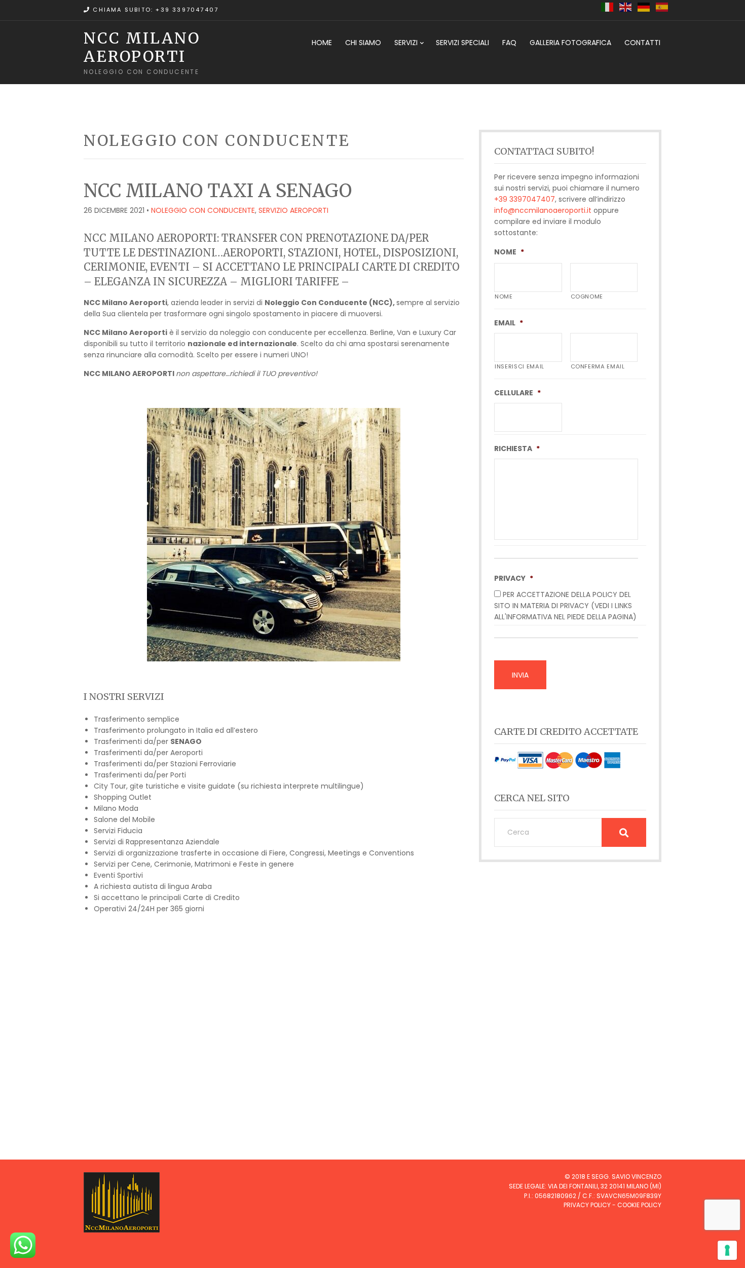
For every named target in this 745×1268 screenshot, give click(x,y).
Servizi (406, 43)
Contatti (642, 43)
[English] (625, 7)
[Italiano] (607, 7)
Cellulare (517, 392)
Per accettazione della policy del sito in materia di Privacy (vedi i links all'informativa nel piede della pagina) (565, 605)
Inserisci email (519, 366)
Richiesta (517, 448)
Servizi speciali (462, 43)
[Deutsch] (644, 7)
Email (508, 322)
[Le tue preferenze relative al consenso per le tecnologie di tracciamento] (727, 1250)
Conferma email (598, 366)
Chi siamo (363, 43)
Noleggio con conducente (203, 210)
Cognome (587, 296)
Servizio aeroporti (293, 210)
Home (322, 43)
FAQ (509, 43)
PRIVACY (513, 578)
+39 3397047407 (524, 199)
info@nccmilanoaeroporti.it (542, 210)
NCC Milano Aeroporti (142, 47)
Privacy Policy (587, 1205)
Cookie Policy (639, 1205)
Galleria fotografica (570, 43)
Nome (509, 251)
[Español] (662, 7)
